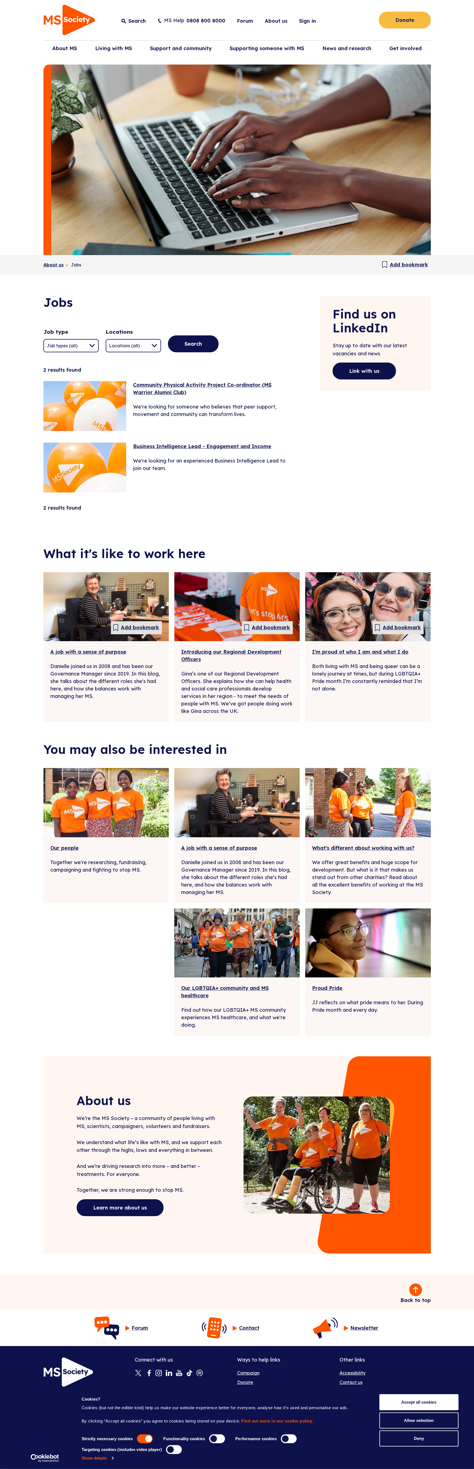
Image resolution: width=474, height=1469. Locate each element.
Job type (55, 331)
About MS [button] (64, 48)
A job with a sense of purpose (88, 652)
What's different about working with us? (363, 848)
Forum (245, 21)
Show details (94, 1458)
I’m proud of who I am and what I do (360, 652)
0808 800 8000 (206, 20)
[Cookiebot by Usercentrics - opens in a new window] (44, 1458)
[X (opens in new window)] (138, 1373)
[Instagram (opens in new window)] (158, 1373)
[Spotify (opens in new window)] (199, 1373)
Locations (119, 331)
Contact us (351, 1382)
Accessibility (353, 1373)
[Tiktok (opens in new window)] (189, 1373)
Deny (419, 1438)
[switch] (217, 1438)
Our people (64, 848)
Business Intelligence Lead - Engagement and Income (202, 446)
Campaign (248, 1373)
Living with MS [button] (113, 48)
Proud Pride (327, 988)
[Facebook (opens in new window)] (148, 1373)
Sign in (307, 21)
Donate (404, 20)
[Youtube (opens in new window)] (179, 1373)
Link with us (364, 371)
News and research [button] (346, 48)
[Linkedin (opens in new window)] (168, 1373)
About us (276, 21)
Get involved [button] (405, 48)
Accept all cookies (418, 1402)
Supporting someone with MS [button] (267, 48)
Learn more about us (120, 1208)
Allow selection (419, 1420)
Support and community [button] (181, 48)
